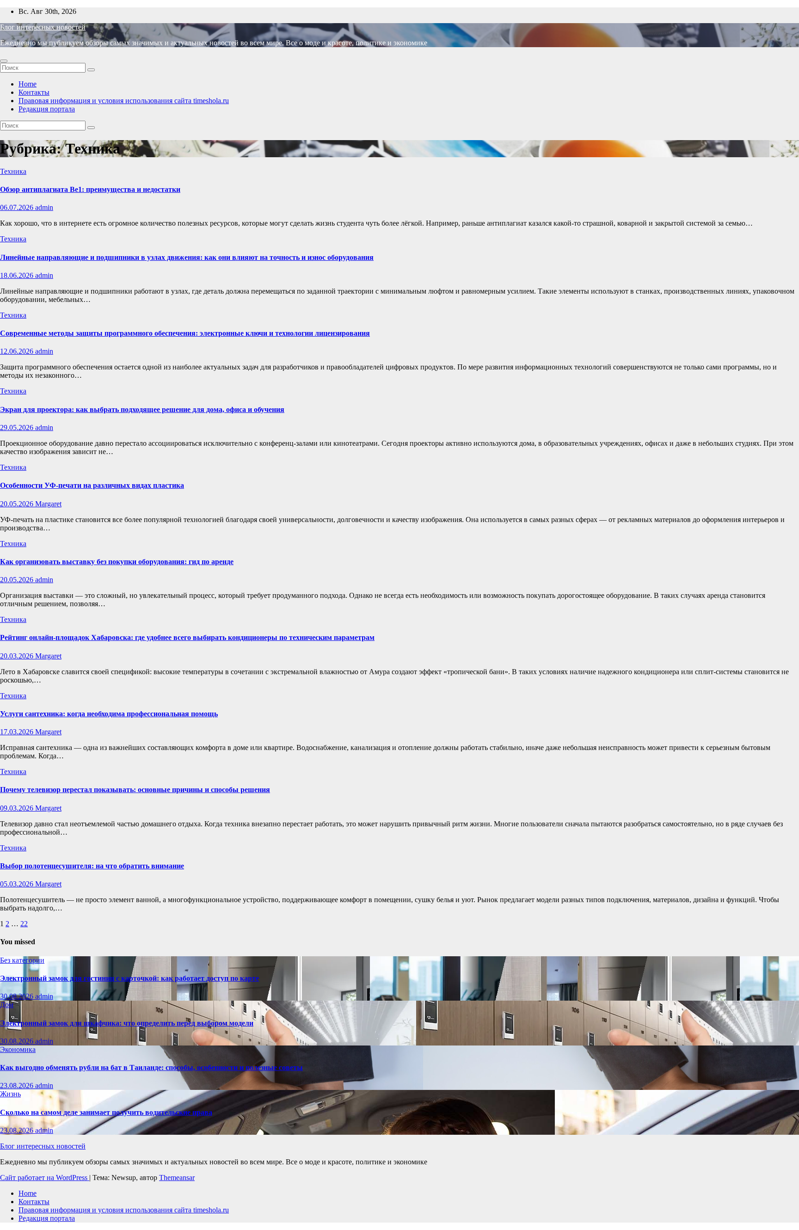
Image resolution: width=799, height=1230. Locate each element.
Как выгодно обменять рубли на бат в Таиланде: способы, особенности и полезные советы (151, 1067)
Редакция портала (46, 109)
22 (24, 924)
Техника (13, 171)
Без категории (22, 960)
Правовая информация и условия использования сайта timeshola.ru (123, 101)
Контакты (33, 92)
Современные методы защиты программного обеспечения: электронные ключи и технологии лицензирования (185, 333)
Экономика (18, 1049)
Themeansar (177, 1177)
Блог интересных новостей (43, 27)
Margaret (48, 504)
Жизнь (10, 1094)
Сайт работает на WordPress (44, 1177)
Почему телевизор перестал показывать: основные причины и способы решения (135, 789)
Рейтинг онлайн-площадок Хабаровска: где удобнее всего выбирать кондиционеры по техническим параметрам (187, 637)
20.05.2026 (17, 504)
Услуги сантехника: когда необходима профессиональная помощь (109, 714)
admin (44, 207)
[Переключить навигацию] (3, 61)
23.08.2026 (17, 1085)
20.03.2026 (17, 656)
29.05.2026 (17, 427)
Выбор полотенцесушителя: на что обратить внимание (92, 866)
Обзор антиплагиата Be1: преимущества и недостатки (90, 189)
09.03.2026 (17, 808)
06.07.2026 (17, 207)
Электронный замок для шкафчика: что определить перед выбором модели (126, 1023)
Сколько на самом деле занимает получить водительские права (106, 1112)
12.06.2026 (17, 351)
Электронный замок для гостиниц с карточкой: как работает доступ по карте (129, 978)
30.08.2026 (17, 996)
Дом (6, 1005)
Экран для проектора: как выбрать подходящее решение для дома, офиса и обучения (142, 409)
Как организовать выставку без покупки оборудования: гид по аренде (117, 562)
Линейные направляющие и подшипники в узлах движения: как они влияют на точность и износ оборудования (187, 257)
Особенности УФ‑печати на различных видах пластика (92, 485)
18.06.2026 (17, 275)
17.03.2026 (17, 732)
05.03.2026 (17, 884)
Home (27, 84)
